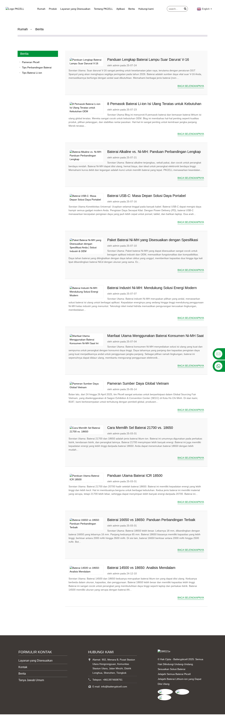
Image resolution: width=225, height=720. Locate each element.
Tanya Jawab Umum (31, 680)
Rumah (41, 8)
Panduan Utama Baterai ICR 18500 (134, 475)
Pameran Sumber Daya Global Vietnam (138, 383)
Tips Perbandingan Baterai (37, 67)
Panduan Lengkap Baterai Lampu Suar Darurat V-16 (148, 59)
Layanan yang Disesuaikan (75, 8)
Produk (53, 8)
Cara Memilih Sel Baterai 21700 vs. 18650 (140, 428)
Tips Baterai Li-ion (32, 72)
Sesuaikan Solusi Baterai (171, 669)
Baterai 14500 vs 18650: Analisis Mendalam (141, 568)
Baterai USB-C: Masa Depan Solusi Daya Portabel (146, 196)
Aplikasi (120, 8)
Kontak (22, 667)
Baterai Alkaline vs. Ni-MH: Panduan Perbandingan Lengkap (154, 152)
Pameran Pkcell (30, 62)
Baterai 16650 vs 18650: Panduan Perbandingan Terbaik (151, 520)
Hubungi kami (146, 8)
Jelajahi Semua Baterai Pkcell (174, 674)
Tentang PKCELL (103, 8)
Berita (131, 8)
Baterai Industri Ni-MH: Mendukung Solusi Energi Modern (152, 288)
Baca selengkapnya (191, 86)
